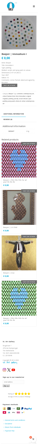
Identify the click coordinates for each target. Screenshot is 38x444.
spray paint (11, 101)
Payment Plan (9, 431)
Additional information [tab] (13, 114)
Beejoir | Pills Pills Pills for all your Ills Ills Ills (15, 181)
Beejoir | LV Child (10, 227)
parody (16, 99)
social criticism (23, 99)
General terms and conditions (15, 420)
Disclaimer (8, 424)
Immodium (22, 96)
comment (20, 94)
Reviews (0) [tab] (7, 119)
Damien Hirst (11, 96)
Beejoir (11, 94)
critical (5, 96)
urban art (18, 101)
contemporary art (28, 94)
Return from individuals (13, 427)
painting (10, 99)
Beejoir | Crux (8, 273)
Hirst (17, 96)
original (28, 96)
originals (5, 99)
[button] (32, 19)
